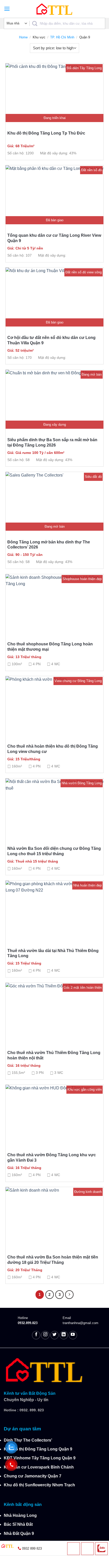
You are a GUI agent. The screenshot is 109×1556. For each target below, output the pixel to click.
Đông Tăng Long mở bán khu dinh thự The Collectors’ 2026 (48, 545)
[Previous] (15, 131)
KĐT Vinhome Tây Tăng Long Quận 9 (40, 1458)
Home (23, 37)
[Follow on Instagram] (45, 1335)
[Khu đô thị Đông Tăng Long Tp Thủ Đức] (54, 92)
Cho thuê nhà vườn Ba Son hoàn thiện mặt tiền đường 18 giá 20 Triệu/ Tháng (52, 1260)
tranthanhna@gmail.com (80, 1323)
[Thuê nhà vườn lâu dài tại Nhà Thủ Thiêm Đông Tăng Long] (54, 910)
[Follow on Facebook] (36, 1335)
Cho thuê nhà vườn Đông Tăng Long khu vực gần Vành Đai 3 (51, 1157)
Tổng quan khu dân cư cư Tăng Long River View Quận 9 (54, 238)
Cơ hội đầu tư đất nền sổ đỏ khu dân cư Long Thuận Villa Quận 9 (51, 340)
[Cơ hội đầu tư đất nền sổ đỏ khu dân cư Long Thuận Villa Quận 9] (54, 297)
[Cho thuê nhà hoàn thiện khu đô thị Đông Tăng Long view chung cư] (54, 705)
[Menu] (7, 9)
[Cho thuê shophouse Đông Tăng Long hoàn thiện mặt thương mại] (54, 603)
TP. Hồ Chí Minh (62, 37)
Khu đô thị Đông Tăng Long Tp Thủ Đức (46, 133)
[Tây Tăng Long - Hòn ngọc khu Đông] (54, 9)
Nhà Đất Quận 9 (19, 1533)
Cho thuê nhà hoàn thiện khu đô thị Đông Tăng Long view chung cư (52, 749)
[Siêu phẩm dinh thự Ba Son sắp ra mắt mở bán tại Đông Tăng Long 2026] (54, 399)
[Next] (93, 131)
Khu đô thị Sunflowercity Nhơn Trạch (39, 1485)
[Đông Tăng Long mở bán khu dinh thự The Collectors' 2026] (54, 501)
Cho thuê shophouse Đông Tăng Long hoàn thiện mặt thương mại (50, 646)
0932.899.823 (28, 1323)
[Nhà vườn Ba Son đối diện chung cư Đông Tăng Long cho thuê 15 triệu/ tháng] (54, 807)
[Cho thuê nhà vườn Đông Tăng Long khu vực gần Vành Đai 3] (54, 1114)
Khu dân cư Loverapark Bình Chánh (39, 1467)
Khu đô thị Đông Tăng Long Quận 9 (38, 1449)
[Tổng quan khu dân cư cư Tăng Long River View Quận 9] (54, 194)
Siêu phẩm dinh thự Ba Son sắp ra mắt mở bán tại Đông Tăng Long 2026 (52, 442)
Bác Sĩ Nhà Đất (18, 1524)
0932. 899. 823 (32, 1410)
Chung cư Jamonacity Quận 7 (32, 1476)
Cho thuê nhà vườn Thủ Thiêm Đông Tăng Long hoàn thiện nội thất (53, 1055)
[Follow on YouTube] (73, 1335)
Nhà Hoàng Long (20, 1515)
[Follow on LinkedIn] (64, 1335)
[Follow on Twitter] (54, 1335)
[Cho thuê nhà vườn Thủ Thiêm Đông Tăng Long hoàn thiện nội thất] (54, 1012)
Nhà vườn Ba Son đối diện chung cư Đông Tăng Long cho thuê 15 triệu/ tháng (54, 851)
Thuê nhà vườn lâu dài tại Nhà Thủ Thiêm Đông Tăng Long (53, 953)
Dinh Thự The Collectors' (28, 1440)
